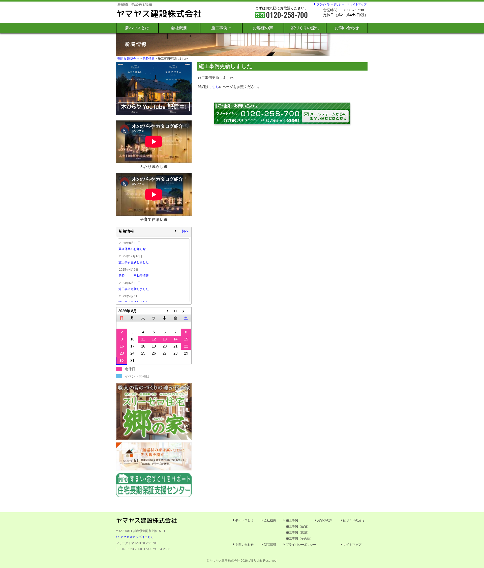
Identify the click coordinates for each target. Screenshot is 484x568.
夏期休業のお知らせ (132, 249)
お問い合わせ (347, 28)
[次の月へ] (186, 311)
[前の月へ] (164, 311)
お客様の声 (263, 28)
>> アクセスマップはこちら (135, 537)
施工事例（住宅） (298, 526)
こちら (213, 87)
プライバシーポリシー (330, 4)
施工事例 (219, 28)
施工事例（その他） (299, 538)
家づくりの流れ (305, 28)
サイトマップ (358, 4)
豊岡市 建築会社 (128, 58)
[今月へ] (175, 311)
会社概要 (179, 28)
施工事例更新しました (133, 262)
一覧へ (183, 231)
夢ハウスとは (137, 28)
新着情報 (148, 58)
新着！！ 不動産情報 (133, 275)
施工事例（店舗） (298, 532)
